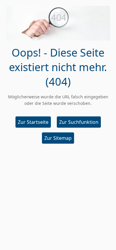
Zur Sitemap (58, 138)
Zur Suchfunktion (78, 122)
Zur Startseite (33, 122)
